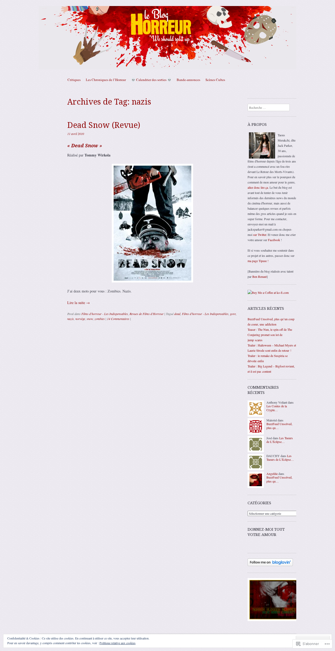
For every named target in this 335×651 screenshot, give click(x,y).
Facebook (274, 240)
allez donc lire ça (258, 187)
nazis (70, 319)
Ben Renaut (259, 276)
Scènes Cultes (215, 79)
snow (90, 319)
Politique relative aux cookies (117, 643)
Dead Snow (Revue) (103, 125)
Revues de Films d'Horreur (147, 314)
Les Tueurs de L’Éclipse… (279, 440)
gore (233, 314)
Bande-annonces (188, 79)
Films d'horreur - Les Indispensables (104, 314)
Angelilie (272, 473)
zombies (99, 319)
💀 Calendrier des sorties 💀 (151, 79)
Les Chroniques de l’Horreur (106, 79)
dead (177, 314)
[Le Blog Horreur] (167, 37)
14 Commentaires (118, 319)
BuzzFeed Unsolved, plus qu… (279, 426)
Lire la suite (78, 302)
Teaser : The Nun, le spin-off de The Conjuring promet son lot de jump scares (270, 334)
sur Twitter (259, 234)
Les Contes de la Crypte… (276, 408)
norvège (80, 319)
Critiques (74, 79)
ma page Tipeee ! (258, 261)
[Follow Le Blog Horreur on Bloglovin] (270, 565)
